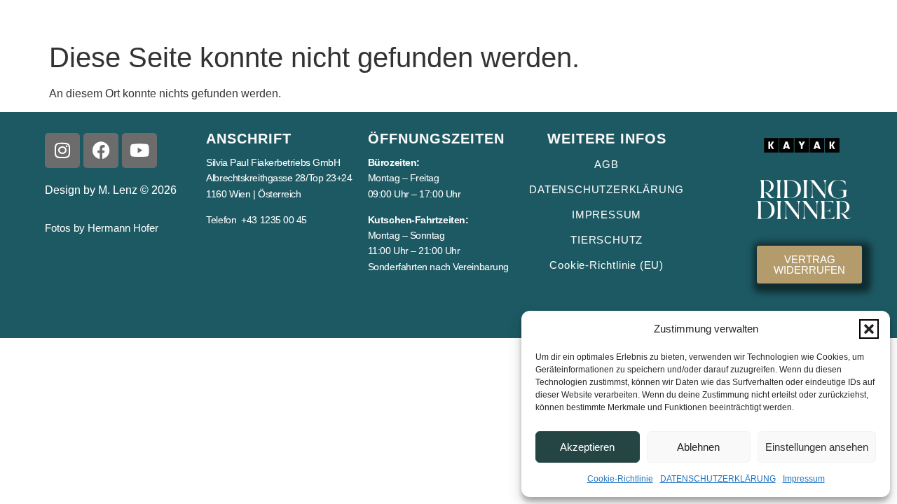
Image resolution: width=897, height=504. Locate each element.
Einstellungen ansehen (816, 447)
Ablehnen (698, 447)
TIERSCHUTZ (606, 240)
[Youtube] (139, 150)
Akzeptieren (587, 447)
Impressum (804, 479)
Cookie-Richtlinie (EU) (606, 265)
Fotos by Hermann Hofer (101, 228)
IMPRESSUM (606, 214)
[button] (869, 329)
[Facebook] (100, 150)
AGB (606, 164)
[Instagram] (62, 150)
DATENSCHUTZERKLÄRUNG (718, 479)
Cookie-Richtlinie (620, 479)
